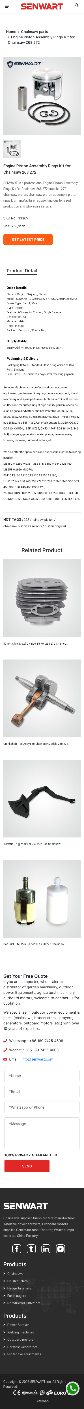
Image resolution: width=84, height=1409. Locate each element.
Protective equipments (24, 1354)
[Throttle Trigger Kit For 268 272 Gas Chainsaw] (42, 798)
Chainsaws (15, 1274)
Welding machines (20, 1332)
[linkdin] (45, 1248)
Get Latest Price (28, 240)
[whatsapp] (73, 1388)
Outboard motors (20, 1340)
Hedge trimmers (19, 1288)
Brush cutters (17, 1281)
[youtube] (60, 1248)
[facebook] (16, 1248)
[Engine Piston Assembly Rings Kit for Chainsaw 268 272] (42, 95)
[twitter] (31, 1248)
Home (11, 31)
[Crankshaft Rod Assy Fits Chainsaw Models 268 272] (42, 698)
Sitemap (42, 1401)
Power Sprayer (18, 1325)
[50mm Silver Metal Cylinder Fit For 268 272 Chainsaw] (42, 598)
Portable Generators (22, 1347)
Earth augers (16, 1296)
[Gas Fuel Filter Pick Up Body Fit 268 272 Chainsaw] (42, 899)
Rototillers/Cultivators (24, 1303)
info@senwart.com (37, 1059)
